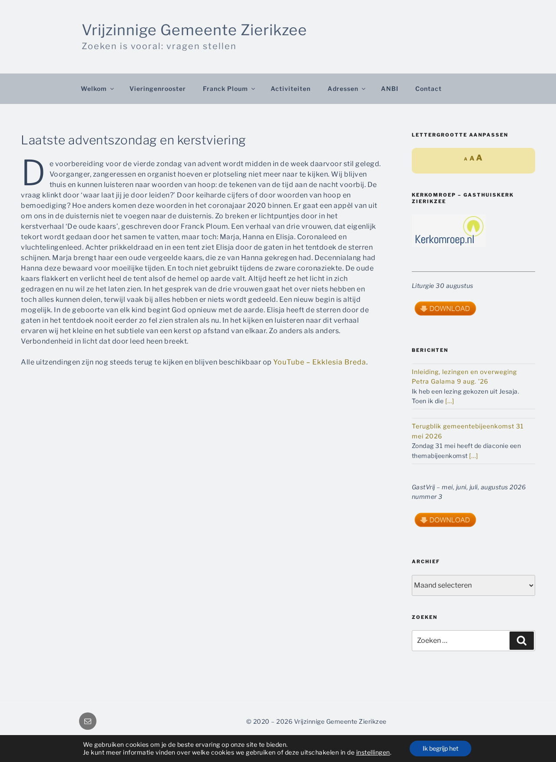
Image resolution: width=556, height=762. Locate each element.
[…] (449, 400)
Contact (428, 88)
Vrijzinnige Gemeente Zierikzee (194, 30)
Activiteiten (291, 88)
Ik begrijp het (440, 748)
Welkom (94, 88)
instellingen (373, 752)
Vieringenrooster (157, 88)
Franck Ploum (225, 88)
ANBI (389, 88)
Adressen (343, 88)
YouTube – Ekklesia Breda (319, 362)
